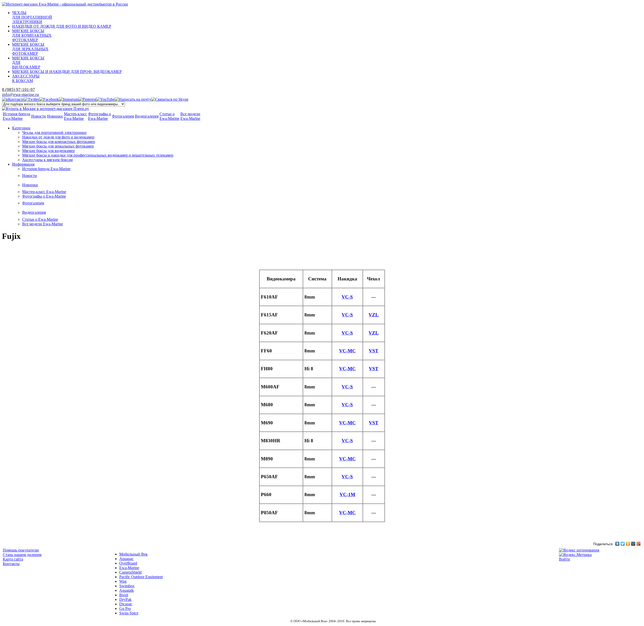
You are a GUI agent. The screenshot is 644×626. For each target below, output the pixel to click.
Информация (23, 164)
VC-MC (347, 350)
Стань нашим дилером (22, 555)
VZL (374, 314)
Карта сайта (13, 559)
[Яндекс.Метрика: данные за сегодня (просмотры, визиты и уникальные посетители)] (575, 555)
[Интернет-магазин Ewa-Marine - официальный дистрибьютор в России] (65, 4)
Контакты (11, 564)
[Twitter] (622, 543)
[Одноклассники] (628, 543)
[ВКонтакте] (617, 543)
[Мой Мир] (633, 543)
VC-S (347, 297)
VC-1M (347, 494)
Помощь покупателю (21, 550)
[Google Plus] (638, 543)
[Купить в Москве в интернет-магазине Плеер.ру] (45, 108)
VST (373, 350)
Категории (21, 128)
